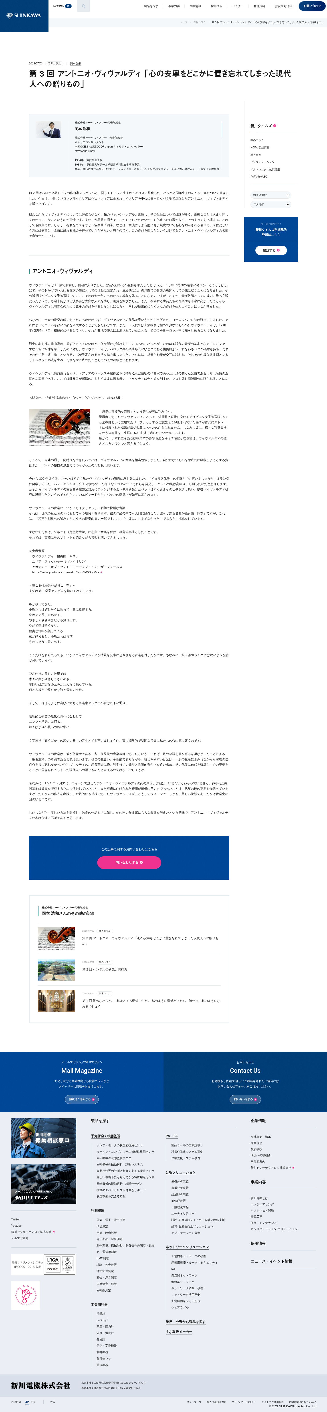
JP (27, 1402)
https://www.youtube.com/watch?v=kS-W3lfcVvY (65, 572)
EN (33, 1402)
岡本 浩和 (75, 63)
